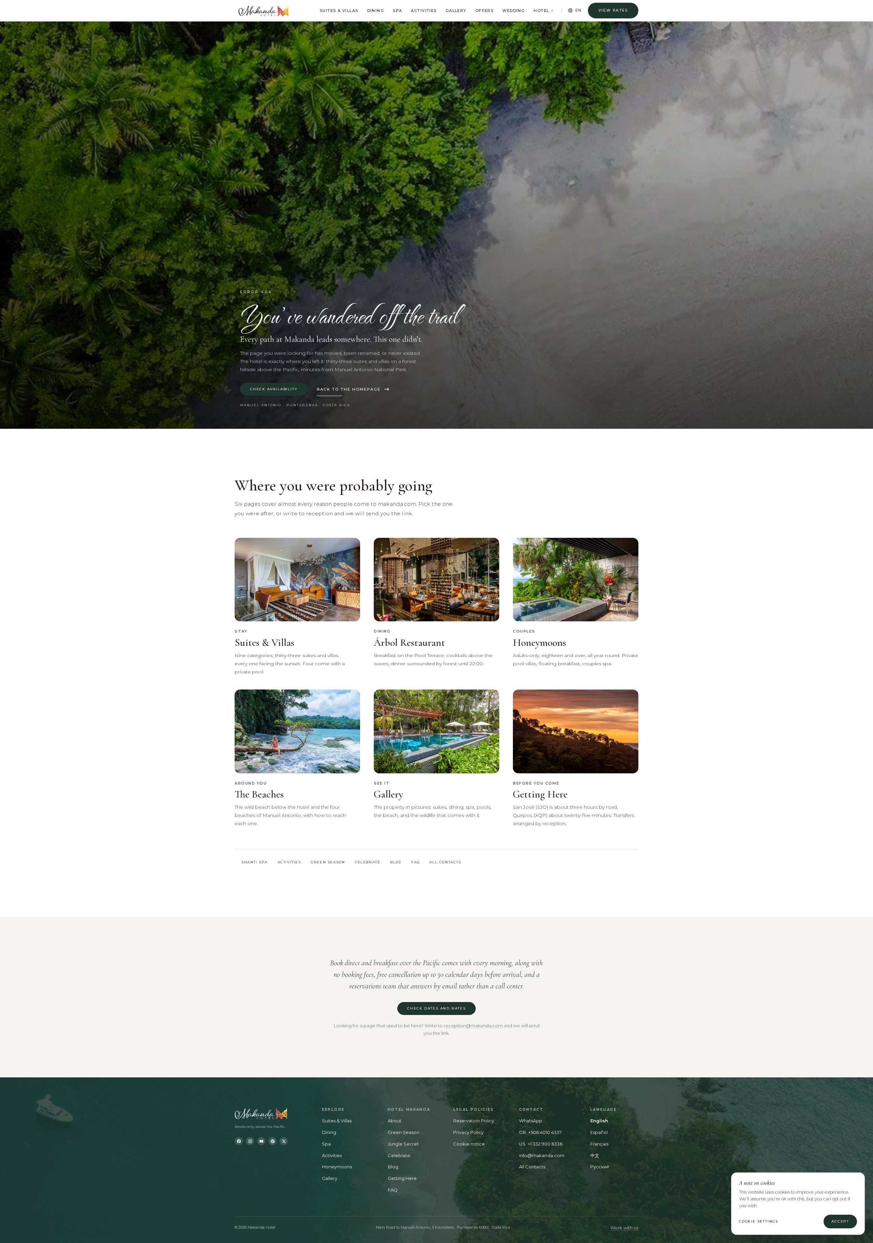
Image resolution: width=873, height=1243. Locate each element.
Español (599, 1132)
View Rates (613, 10)
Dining (375, 10)
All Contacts (532, 1166)
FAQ (415, 862)
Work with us (624, 1227)
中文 (594, 1155)
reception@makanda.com (473, 1025)
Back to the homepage (349, 389)
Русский (599, 1166)
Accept (840, 1221)
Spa (397, 10)
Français (599, 1144)
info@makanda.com (541, 1155)
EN (578, 10)
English (599, 1120)
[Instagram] (250, 1141)
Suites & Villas (339, 10)
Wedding (513, 10)
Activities (423, 10)
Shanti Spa (254, 862)
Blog (395, 862)
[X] (284, 1141)
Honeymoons (337, 1166)
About (394, 1120)
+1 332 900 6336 (545, 1144)
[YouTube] (261, 1141)
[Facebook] (239, 1141)
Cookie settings (758, 1221)
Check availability (273, 389)
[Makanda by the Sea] (272, 1113)
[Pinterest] (272, 1141)
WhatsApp (530, 1120)
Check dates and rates (436, 1008)
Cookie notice (469, 1144)
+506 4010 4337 (545, 1132)
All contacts (445, 862)
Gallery (456, 10)
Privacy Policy (468, 1132)
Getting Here (402, 1178)
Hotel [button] (543, 10)
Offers (484, 10)
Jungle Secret (403, 1144)
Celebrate (367, 862)
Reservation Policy (473, 1120)
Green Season (328, 862)
